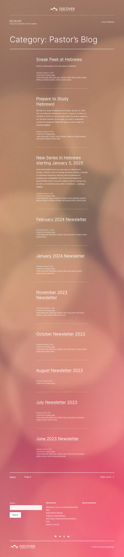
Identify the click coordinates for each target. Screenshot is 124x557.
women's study (66, 79)
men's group (40, 138)
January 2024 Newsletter (60, 255)
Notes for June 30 (52, 524)
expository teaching (79, 198)
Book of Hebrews (54, 198)
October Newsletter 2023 (60, 333)
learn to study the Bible (79, 77)
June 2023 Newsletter (57, 438)
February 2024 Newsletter (61, 219)
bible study (45, 77)
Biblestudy (52, 234)
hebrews (63, 136)
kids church (71, 234)
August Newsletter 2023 (59, 370)
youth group (50, 273)
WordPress (110, 547)
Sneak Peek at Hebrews (59, 59)
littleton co (39, 79)
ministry (58, 79)
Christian (63, 77)
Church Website (108, 22)
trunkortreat (40, 351)
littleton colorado (49, 79)
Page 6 (27, 477)
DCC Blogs (15, 21)
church (69, 77)
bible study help (54, 77)
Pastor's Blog (50, 75)
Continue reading (43, 125)
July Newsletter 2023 (56, 402)
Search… (13, 503)
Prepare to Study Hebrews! (55, 516)
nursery (84, 234)
